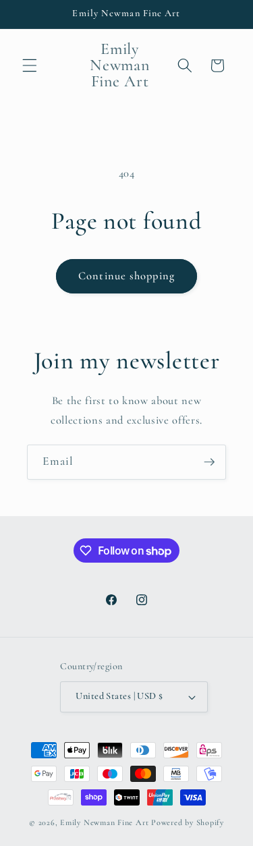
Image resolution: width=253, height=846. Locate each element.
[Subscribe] (209, 462)
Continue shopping (126, 276)
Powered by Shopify (187, 822)
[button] (29, 65)
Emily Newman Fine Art (104, 822)
